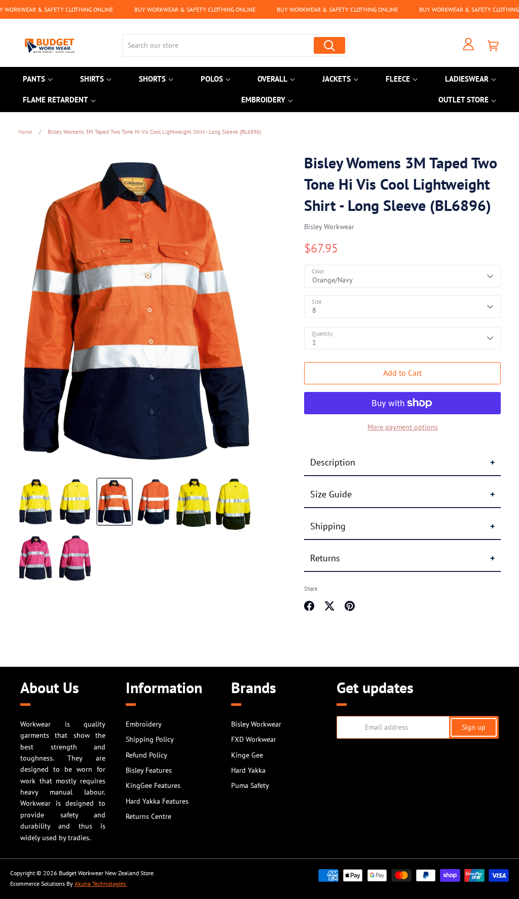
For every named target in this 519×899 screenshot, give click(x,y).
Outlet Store (463, 99)
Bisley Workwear (329, 226)
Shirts (92, 79)
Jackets (336, 79)
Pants (34, 79)
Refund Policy (146, 755)
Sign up (474, 727)
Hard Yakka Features (157, 801)
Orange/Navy (332, 279)
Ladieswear (467, 79)
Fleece (398, 79)
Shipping (328, 526)
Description (332, 462)
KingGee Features (153, 785)
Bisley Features (149, 770)
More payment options (402, 426)
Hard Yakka (248, 770)
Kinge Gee (247, 755)
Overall (272, 79)
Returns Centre (148, 816)
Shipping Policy (150, 739)
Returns (325, 558)
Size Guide (331, 494)
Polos (212, 79)
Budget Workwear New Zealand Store (106, 873)
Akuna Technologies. (101, 883)
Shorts (152, 79)
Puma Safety (250, 785)
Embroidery (263, 99)
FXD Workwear (253, 739)
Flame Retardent (55, 99)
